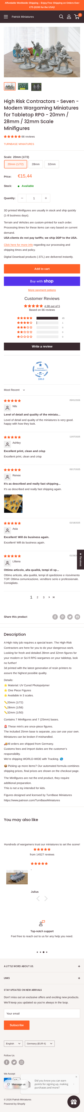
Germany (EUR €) (36, 1043)
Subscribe (17, 1025)
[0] (76, 16)
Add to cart (42, 268)
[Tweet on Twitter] (70, 616)
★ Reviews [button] (80, 559)
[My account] (69, 17)
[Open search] (61, 17)
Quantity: (9, 198)
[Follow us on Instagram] (21, 1062)
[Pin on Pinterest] (62, 616)
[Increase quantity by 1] (46, 198)
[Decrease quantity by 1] (22, 198)
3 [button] (44, 597)
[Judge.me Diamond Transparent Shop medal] (40, 369)
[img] (12, 400)
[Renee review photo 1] (13, 503)
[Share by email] (77, 616)
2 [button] (37, 597)
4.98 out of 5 (52, 306)
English (10, 1043)
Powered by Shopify (14, 1103)
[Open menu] (6, 16)
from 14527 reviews (42, 854)
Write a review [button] (42, 346)
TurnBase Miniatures (19, 144)
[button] (12, 136)
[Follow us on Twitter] (14, 1062)
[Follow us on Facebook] (6, 1062)
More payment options (42, 290)
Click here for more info (18, 244)
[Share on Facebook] (55, 616)
